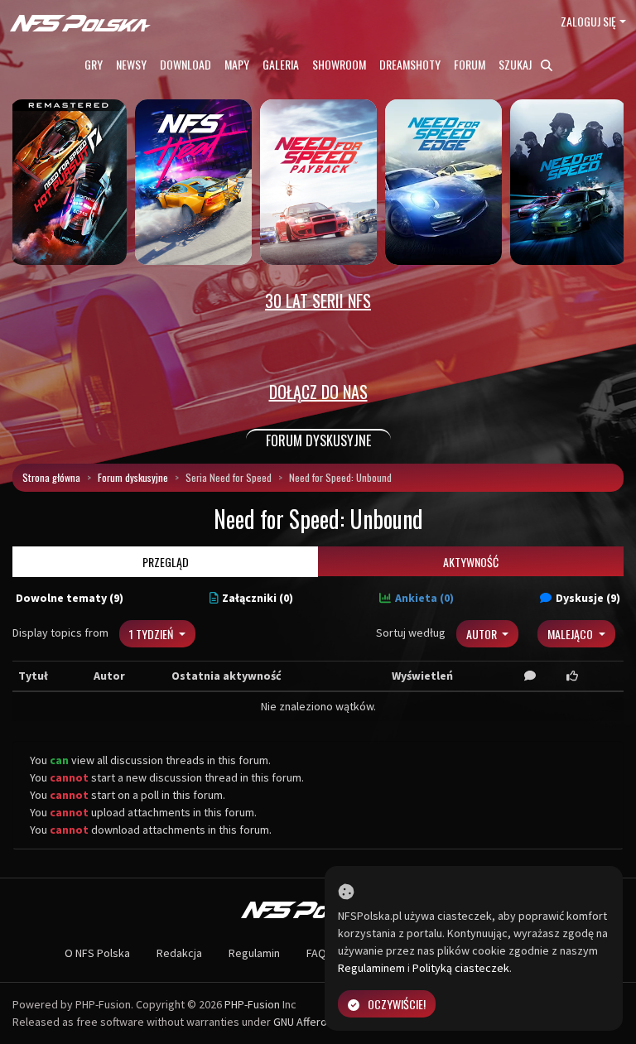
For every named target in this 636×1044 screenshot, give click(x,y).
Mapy (236, 64)
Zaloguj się (588, 21)
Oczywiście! (397, 1004)
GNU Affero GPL (311, 1021)
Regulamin (254, 952)
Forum (469, 64)
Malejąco (571, 633)
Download (185, 64)
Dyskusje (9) (588, 597)
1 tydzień (152, 633)
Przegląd (165, 561)
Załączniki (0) (257, 597)
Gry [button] (93, 64)
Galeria (281, 64)
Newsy (131, 64)
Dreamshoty (410, 64)
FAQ (316, 952)
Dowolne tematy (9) (69, 597)
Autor (482, 633)
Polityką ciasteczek (460, 967)
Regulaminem (371, 967)
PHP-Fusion (252, 1004)
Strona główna (51, 477)
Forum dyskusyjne (133, 477)
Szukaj (516, 64)
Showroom (339, 64)
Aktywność (471, 561)
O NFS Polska (97, 952)
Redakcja (179, 952)
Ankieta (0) (424, 597)
